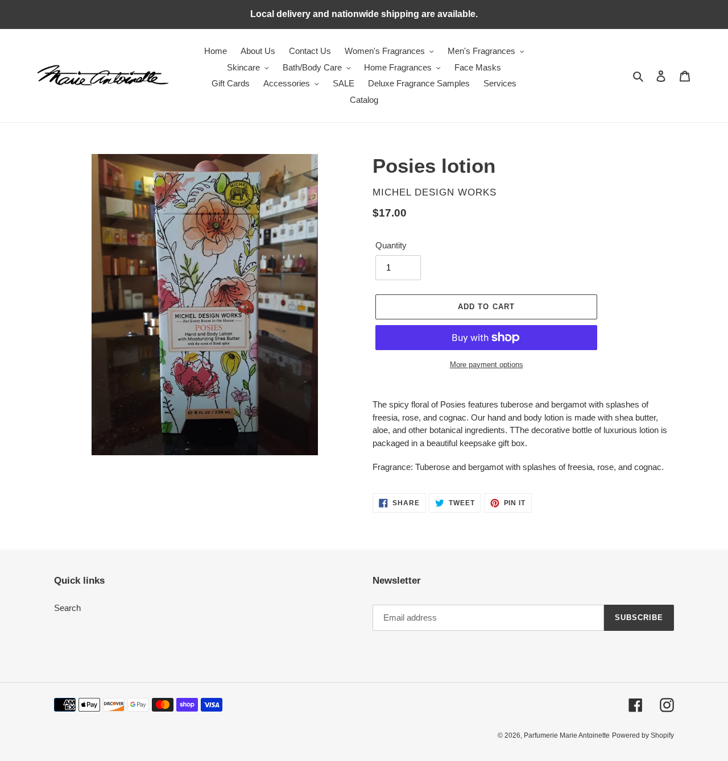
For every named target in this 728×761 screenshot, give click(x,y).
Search (67, 608)
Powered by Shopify (643, 735)
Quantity (391, 245)
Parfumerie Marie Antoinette (567, 735)
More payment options (486, 364)
